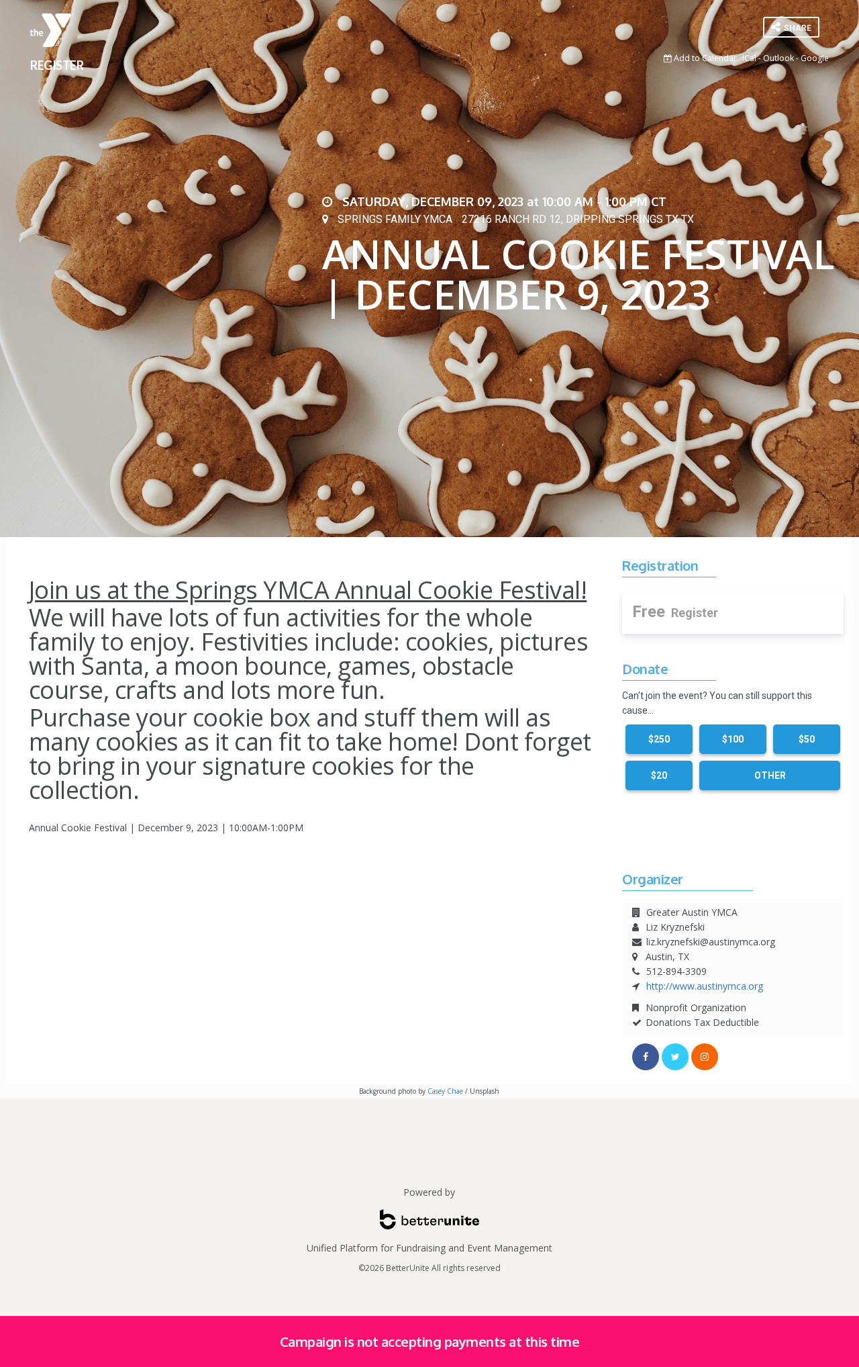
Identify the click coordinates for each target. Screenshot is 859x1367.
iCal (749, 58)
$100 (733, 739)
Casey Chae (445, 1091)
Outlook (778, 58)
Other (770, 775)
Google (815, 58)
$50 (807, 739)
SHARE (796, 28)
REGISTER (56, 65)
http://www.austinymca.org (704, 986)
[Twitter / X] (675, 1056)
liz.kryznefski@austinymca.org (710, 941)
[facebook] (645, 1056)
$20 (659, 775)
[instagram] (704, 1056)
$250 (659, 739)
